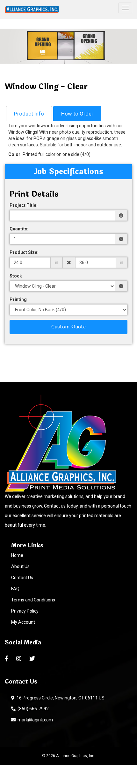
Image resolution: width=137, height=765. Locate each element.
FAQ (15, 588)
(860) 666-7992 (32, 708)
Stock (16, 275)
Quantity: (19, 228)
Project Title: (24, 205)
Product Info (29, 113)
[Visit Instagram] (19, 659)
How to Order (77, 113)
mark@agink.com (34, 719)
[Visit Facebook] (7, 659)
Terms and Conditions (33, 599)
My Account (23, 622)
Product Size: (24, 252)
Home (17, 555)
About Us (20, 566)
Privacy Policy (25, 611)
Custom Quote (68, 327)
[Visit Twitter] (33, 659)
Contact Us (22, 577)
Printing (18, 299)
